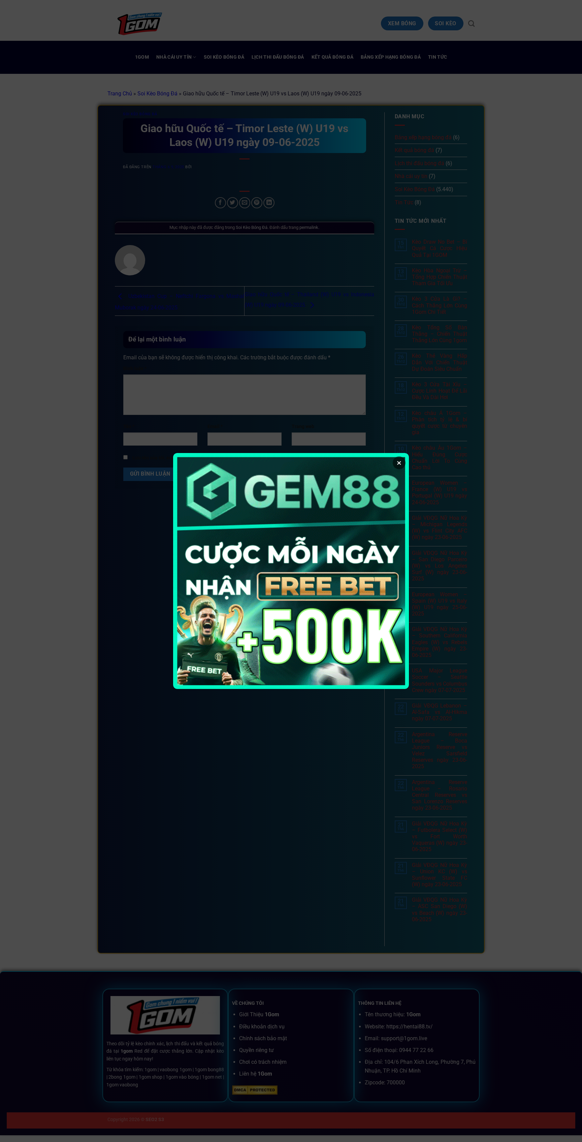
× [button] (399, 463)
